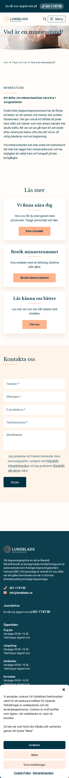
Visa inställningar (34, 764)
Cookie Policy (22, 773)
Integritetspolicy (43, 773)
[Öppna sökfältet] (45, 19)
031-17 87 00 (53, 6)
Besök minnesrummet (34, 277)
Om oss (34, 324)
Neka (34, 755)
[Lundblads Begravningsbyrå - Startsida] (22, 549)
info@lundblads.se (21, 592)
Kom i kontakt (34, 231)
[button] (63, 689)
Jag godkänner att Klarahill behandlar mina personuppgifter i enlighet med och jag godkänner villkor (36, 463)
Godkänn (34, 745)
